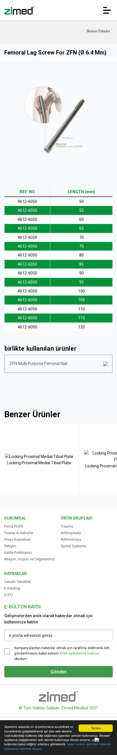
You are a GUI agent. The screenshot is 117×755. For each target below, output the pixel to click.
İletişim (10, 546)
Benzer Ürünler (98, 31)
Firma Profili (13, 526)
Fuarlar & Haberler (19, 533)
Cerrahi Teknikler (17, 582)
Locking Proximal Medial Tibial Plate (39, 463)
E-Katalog (12, 588)
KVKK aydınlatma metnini (79, 653)
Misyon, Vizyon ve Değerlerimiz (29, 559)
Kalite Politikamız (18, 552)
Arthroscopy (71, 539)
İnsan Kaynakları (17, 539)
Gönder (59, 672)
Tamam (96, 728)
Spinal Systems (73, 546)
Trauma (67, 526)
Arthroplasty (71, 533)
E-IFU (8, 595)
